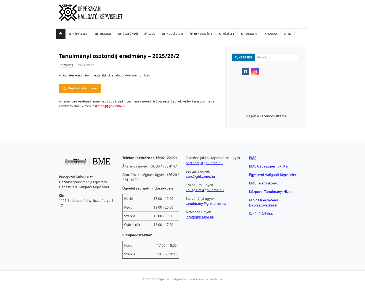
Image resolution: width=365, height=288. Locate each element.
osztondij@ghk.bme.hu (110, 106)
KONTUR (236, 71)
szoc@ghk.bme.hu (200, 176)
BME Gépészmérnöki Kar (269, 166)
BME (252, 157)
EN (289, 34)
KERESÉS (245, 57)
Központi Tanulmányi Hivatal (271, 191)
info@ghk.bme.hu (200, 217)
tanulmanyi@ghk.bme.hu (206, 203)
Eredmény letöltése (82, 88)
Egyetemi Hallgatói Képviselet (272, 174)
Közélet (228, 34)
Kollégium (175, 34)
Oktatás (106, 34)
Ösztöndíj (130, 34)
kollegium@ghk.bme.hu (205, 190)
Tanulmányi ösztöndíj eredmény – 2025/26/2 (119, 56)
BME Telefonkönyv (263, 183)
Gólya (272, 34)
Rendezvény (203, 34)
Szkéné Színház (261, 213)
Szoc (152, 34)
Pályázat (251, 34)
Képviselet (81, 34)
